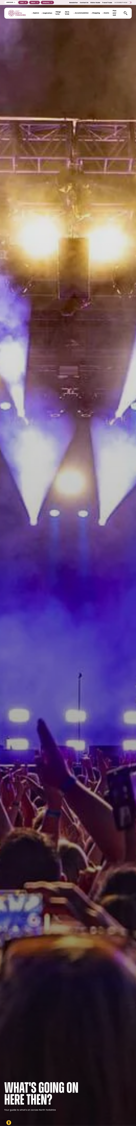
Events (106, 13)
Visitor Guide (95, 2)
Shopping (96, 13)
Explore (36, 13)
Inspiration (47, 13)
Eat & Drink (67, 13)
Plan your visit (114, 13)
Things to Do (58, 13)
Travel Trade (107, 2)
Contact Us (84, 2)
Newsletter (73, 2)
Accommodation (82, 13)
